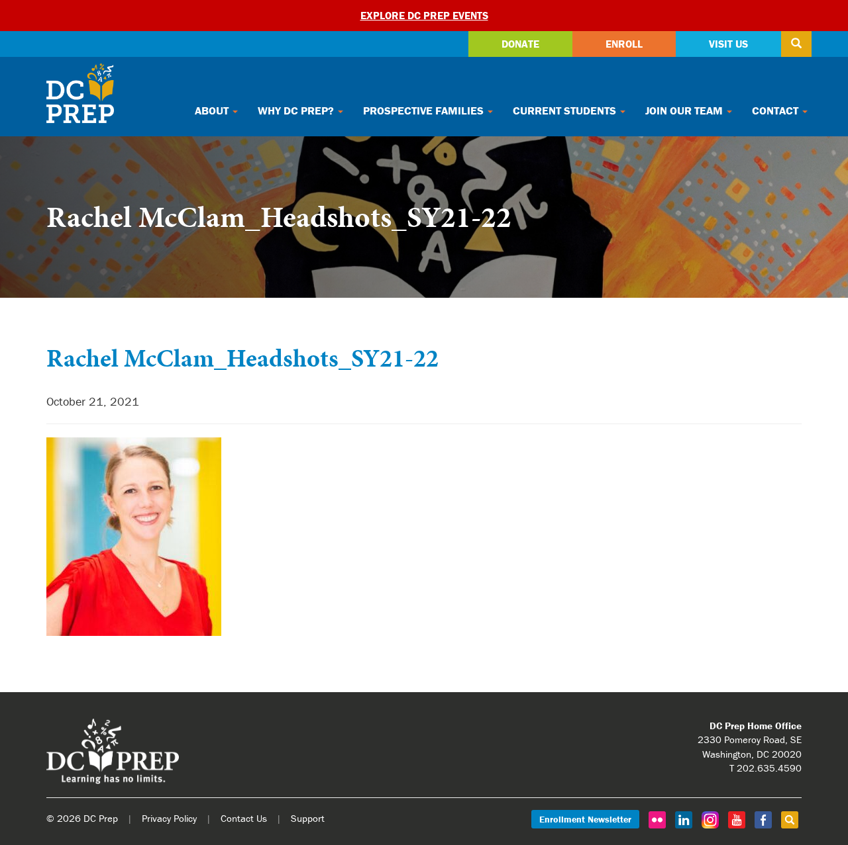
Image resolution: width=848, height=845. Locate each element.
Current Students (566, 110)
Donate (520, 43)
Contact (776, 110)
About (213, 110)
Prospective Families (424, 110)
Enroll (624, 43)
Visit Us (728, 43)
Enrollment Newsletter (585, 819)
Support (308, 818)
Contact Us (244, 818)
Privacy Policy (169, 818)
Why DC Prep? (297, 110)
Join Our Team (685, 110)
